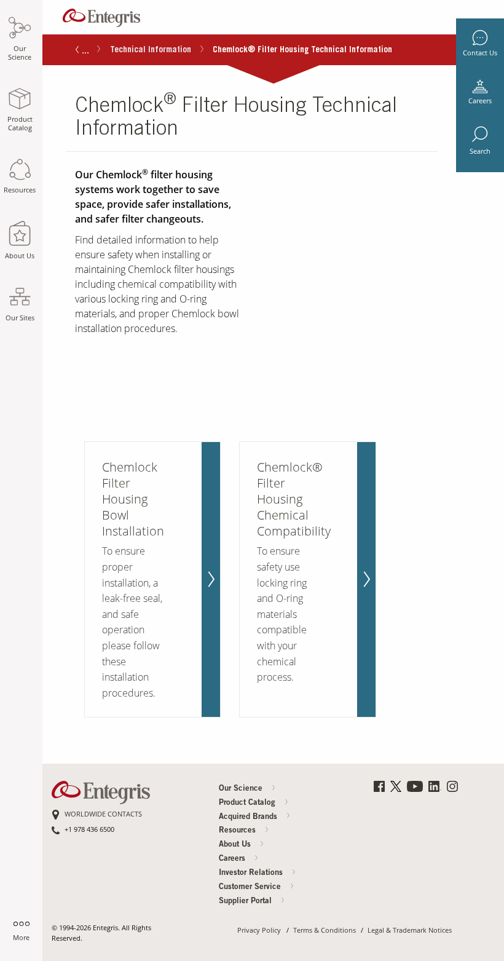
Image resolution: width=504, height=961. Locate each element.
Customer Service (251, 888)
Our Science (242, 789)
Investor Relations (252, 873)
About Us (236, 845)
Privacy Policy (259, 931)
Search (480, 151)
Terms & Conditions (324, 931)
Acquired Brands (249, 817)
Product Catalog (248, 803)
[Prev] (77, 50)
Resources (238, 831)
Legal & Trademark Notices (410, 931)
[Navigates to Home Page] (101, 15)
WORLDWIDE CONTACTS (103, 814)
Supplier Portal (246, 902)
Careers (480, 101)
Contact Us (480, 53)
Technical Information (150, 50)
